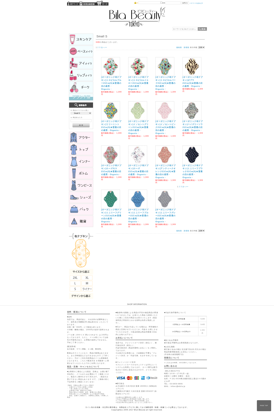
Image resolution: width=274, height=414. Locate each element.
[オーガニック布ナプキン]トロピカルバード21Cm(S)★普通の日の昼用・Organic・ (165, 83)
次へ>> (104, 47)
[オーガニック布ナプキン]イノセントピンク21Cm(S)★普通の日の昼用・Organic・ (165, 127)
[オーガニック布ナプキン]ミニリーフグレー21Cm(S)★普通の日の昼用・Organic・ (165, 215)
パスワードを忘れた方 (196, 3)
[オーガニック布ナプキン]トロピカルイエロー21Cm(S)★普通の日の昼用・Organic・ (138, 83)
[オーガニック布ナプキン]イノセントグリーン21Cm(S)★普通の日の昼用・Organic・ (138, 127)
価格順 (179, 47)
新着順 (186, 47)
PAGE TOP (264, 405)
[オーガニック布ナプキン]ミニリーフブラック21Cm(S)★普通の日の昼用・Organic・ (193, 171)
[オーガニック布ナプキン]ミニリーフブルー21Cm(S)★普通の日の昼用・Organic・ (138, 215)
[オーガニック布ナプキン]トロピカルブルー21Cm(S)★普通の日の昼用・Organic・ (111, 83)
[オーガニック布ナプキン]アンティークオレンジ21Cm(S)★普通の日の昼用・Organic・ (165, 171)
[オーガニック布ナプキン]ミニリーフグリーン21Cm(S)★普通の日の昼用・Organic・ (111, 215)
